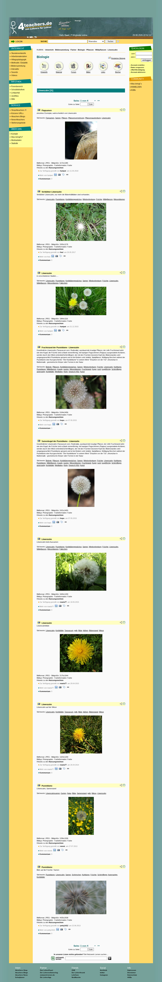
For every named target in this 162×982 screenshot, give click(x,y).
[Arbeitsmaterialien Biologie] (59, 70)
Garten (63, 793)
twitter (102, 972)
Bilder (88, 72)
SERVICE (15, 105)
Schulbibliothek (18, 90)
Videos (14, 75)
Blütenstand (93, 630)
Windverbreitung (89, 199)
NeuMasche (76, 977)
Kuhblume (117, 367)
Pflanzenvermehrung (76, 118)
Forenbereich (17, 86)
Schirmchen (76, 875)
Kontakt (14, 134)
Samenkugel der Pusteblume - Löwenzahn (60, 441)
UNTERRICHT (17, 48)
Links (103, 72)
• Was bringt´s (135, 84)
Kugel (94, 369)
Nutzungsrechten (56, 168)
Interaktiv (15, 69)
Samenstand (82, 793)
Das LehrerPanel (46, 970)
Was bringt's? (17, 137)
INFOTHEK (16, 81)
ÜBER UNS (16, 129)
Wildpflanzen (100, 50)
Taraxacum (69, 630)
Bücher (118, 72)
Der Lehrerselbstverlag (49, 972)
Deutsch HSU (74, 372)
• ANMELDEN (135, 87)
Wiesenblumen (119, 199)
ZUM (73, 970)
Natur (69, 793)
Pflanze (64, 118)
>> (98, 101)
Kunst (82, 372)
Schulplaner (20, 977)
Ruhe (66, 372)
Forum (73, 72)
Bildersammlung (18, 66)
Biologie (81, 50)
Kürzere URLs (17, 113)
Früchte (99, 199)
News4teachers (18, 120)
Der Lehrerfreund (78, 972)
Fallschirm (63, 283)
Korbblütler (50, 372)
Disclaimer (131, 972)
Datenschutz (132, 975)
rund (99, 369)
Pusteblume (60, 199)
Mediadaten (16, 140)
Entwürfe (44, 72)
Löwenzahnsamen (53, 793)
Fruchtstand (86, 369)
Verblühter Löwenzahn (52, 192)
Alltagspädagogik (18, 59)
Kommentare (45, 179)
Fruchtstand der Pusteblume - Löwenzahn (60, 347)
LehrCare (75, 975)
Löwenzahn (113, 50)
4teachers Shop (21, 970)
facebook (103, 970)
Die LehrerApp (45, 977)
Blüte (80, 630)
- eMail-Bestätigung (137, 70)
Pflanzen (90, 50)
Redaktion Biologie (118, 58)
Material (59, 72)
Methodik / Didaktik (19, 63)
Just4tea (15, 96)
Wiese (101, 630)
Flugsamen (47, 110)
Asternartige (112, 875)
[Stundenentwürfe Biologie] (44, 70)
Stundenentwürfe (18, 53)
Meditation (59, 372)
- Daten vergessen (137, 67)
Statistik (14, 143)
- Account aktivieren (137, 72)
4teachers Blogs (18, 116)
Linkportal (15, 93)
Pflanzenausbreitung (93, 118)
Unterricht (49, 50)
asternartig (41, 372)
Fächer (73, 50)
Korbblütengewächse (73, 199)
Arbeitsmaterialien (19, 56)
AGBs (129, 977)
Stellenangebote (18, 123)
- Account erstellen (137, 65)
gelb (75, 630)
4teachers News (21, 975)
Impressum (131, 970)
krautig (59, 369)
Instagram (104, 975)
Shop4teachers (18, 110)
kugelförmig (106, 369)
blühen (85, 630)
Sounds (14, 72)
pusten (66, 369)
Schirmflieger (116, 369)
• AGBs (132, 90)
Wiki (13, 99)
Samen (58, 118)
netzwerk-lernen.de (47, 975)
